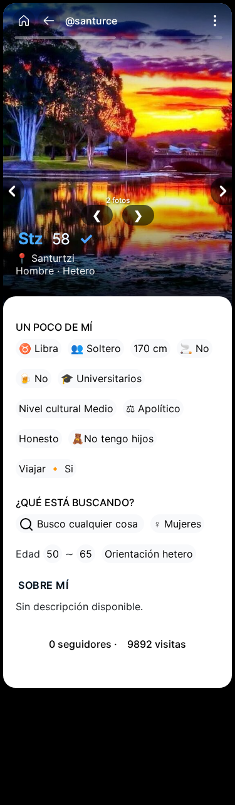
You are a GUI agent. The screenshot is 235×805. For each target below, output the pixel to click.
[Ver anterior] (13, 191)
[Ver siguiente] (221, 191)
